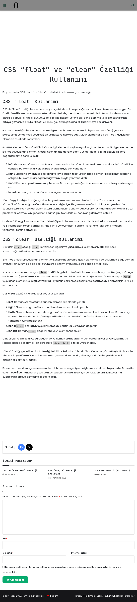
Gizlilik (100, 595)
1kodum (54, 595)
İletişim (79, 595)
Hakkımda (90, 595)
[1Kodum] (16, 5)
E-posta (8, 552)
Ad (5, 538)
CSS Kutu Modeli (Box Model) (112, 470)
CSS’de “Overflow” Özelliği (20, 470)
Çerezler (129, 595)
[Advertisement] (68, 36)
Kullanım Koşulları (114, 595)
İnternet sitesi (79, 552)
